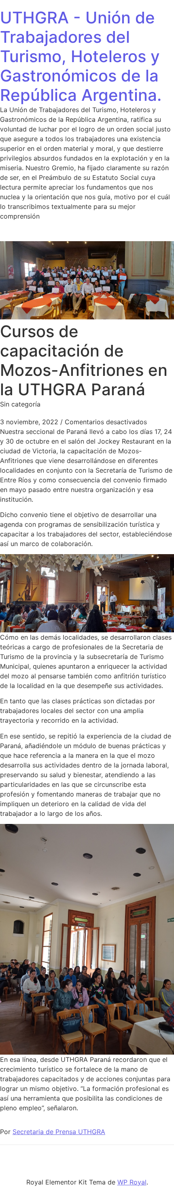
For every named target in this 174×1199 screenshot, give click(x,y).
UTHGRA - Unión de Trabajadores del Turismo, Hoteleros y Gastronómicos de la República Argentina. (80, 56)
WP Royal (131, 1182)
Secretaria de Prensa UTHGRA (59, 1132)
